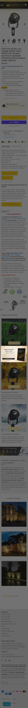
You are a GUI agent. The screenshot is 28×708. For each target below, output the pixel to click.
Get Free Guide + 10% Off (8, 358)
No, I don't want (8, 360)
